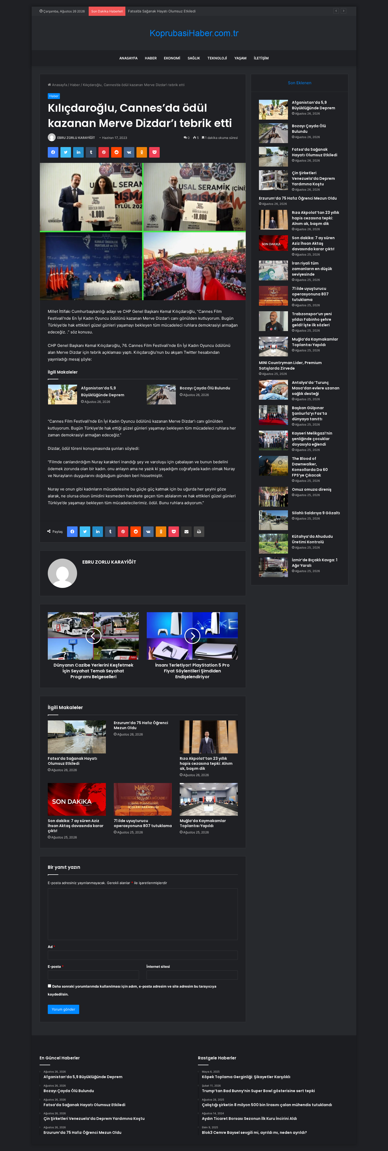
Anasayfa (128, 58)
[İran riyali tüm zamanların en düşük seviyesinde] (273, 270)
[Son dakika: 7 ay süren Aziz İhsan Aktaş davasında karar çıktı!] (77, 799)
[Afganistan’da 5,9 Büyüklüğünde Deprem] (62, 394)
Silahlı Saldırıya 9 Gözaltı (316, 513)
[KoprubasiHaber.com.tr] (194, 33)
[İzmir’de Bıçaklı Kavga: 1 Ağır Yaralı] (273, 567)
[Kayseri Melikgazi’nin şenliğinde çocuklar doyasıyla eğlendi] (273, 440)
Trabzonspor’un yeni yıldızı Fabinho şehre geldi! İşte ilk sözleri (312, 319)
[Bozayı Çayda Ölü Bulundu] (161, 394)
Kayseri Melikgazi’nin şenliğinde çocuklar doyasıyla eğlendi (312, 439)
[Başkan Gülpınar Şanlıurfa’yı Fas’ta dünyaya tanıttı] (273, 415)
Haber (151, 58)
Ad (51, 947)
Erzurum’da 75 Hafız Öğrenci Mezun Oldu (141, 725)
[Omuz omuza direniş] (273, 497)
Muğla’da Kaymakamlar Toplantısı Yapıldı (203, 823)
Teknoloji (217, 58)
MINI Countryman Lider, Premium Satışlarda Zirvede (290, 365)
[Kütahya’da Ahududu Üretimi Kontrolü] (273, 544)
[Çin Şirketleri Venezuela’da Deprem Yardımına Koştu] (273, 180)
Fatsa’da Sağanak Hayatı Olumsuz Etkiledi (72, 761)
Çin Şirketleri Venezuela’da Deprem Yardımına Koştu (313, 178)
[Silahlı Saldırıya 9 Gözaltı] (273, 520)
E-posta (56, 966)
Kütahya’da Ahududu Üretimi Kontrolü (312, 539)
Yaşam (240, 58)
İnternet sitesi (158, 966)
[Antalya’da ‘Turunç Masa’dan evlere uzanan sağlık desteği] (273, 390)
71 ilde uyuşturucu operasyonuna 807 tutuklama (143, 823)
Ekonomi (172, 58)
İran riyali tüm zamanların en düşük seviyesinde (312, 269)
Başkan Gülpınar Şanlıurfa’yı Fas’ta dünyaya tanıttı (309, 413)
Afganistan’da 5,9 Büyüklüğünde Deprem (313, 105)
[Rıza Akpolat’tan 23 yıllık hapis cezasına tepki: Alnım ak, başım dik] (209, 736)
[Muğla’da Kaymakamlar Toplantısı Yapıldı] (209, 799)
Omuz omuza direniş (312, 489)
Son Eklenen (299, 82)
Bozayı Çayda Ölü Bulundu (205, 388)
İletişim (261, 58)
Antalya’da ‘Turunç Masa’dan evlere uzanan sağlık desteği (315, 388)
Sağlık (194, 58)
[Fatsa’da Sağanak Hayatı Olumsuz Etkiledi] (77, 736)
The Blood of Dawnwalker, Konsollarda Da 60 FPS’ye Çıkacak (310, 467)
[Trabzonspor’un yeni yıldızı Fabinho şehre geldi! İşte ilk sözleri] (273, 321)
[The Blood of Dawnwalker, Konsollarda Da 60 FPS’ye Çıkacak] (273, 466)
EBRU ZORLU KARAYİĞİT (76, 138)
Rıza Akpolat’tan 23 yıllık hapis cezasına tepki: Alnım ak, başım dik (206, 763)
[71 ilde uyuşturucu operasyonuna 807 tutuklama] (143, 799)
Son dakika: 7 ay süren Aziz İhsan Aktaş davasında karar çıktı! (75, 825)
